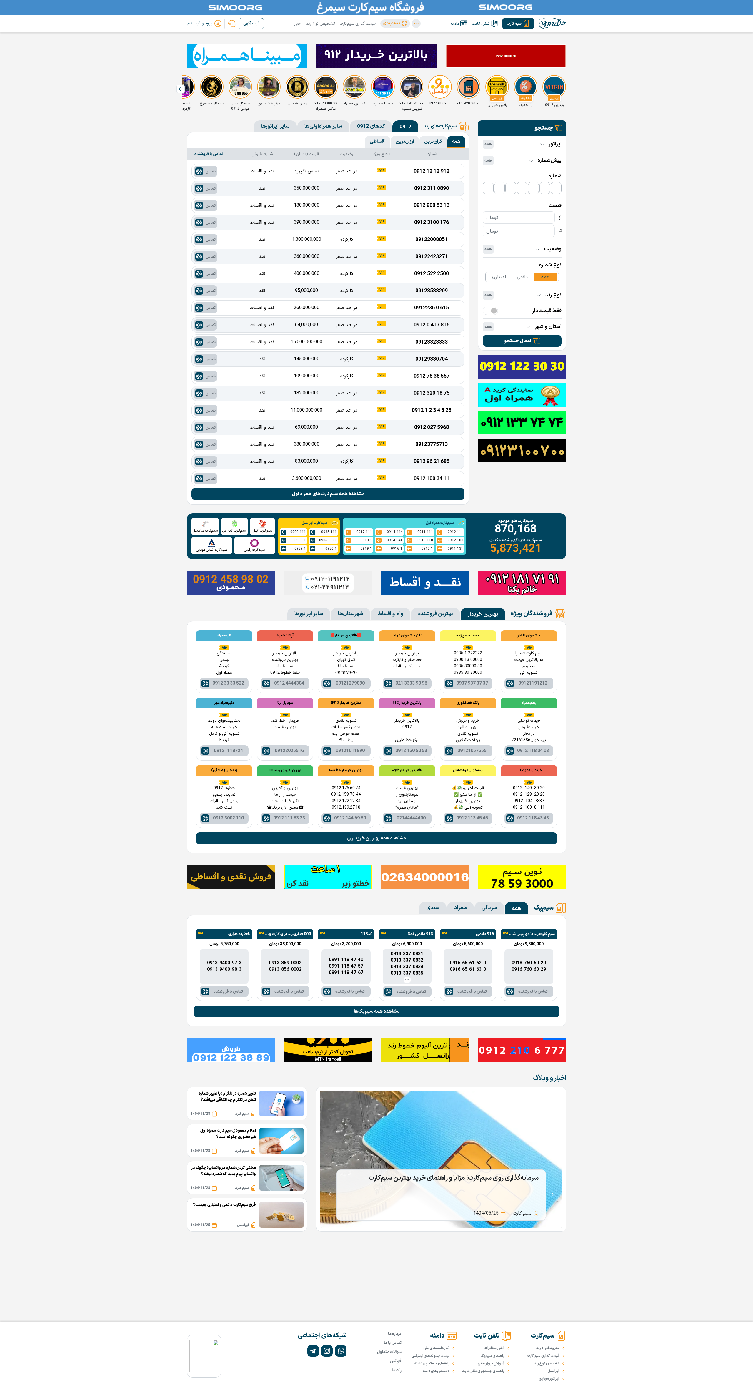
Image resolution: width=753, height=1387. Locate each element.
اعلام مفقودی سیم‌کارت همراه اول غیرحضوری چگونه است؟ (228, 1134)
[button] (395, 23)
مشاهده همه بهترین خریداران (376, 838)
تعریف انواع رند (547, 1348)
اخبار (298, 24)
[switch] (490, 311)
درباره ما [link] (395, 1334)
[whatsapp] (340, 1351)
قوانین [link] (396, 1361)
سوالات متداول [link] (389, 1352)
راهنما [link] (397, 1370)
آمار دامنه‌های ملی (436, 1348)
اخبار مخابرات (494, 1348)
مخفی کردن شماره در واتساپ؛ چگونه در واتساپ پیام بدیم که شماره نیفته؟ (223, 1171)
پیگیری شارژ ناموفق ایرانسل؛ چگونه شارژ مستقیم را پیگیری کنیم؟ (455, 1178)
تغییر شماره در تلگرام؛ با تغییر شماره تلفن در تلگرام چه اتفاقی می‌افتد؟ (227, 1097)
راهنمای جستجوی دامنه (431, 1363)
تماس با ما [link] (393, 1343)
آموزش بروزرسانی (491, 1363)
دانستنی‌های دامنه (436, 1371)
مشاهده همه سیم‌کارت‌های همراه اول (328, 493)
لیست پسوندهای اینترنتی (430, 1355)
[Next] (180, 89)
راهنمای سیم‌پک (492, 1355)
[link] (232, 23)
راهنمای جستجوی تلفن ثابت (483, 1371)
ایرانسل (553, 1371)
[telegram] (313, 1351)
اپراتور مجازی (549, 1378)
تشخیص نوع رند (320, 24)
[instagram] (327, 1351)
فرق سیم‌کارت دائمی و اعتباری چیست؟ (224, 1205)
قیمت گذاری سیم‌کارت (357, 24)
